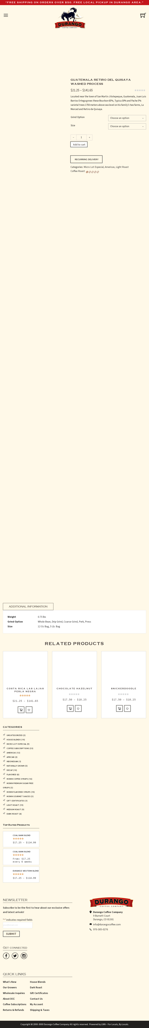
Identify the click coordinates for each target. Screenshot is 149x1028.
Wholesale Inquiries (14, 993)
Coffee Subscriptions (18, 748)
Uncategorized (14, 735)
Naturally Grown (16, 766)
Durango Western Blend (26, 871)
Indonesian (12, 761)
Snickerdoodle (123, 688)
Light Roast (122, 167)
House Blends (14, 740)
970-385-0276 (100, 929)
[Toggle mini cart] (143, 15)
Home (50, 55)
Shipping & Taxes (39, 1010)
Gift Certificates (15, 801)
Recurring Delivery (87, 159)
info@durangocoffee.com (107, 924)
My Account (36, 1004)
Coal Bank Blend (22, 835)
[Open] (6, 15)
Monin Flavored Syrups (19, 792)
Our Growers (10, 987)
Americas (110, 167)
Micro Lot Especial (94, 167)
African (10, 757)
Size (73, 125)
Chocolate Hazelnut (75, 688)
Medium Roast (14, 809)
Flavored (11, 775)
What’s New (9, 982)
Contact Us (36, 999)
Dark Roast (13, 814)
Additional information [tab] (28, 605)
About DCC (9, 999)
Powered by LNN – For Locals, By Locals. (109, 1024)
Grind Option (78, 117)
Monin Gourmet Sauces (18, 796)
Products (59, 55)
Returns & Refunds (13, 1010)
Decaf (10, 770)
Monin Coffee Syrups (17, 779)
